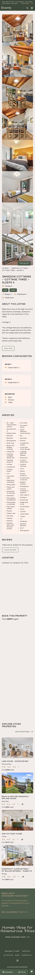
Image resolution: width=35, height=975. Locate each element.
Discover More (22, 732)
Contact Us (27, 955)
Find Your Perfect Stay (12, 912)
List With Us (8, 955)
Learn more (25, 3)
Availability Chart (12, 951)
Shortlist (26, 951)
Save (5, 290)
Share (13, 290)
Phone (23, 972)
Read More (8, 348)
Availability (8, 972)
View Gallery (24, 263)
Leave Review (10, 550)
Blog (17, 955)
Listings (5, 268)
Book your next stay (15, 937)
